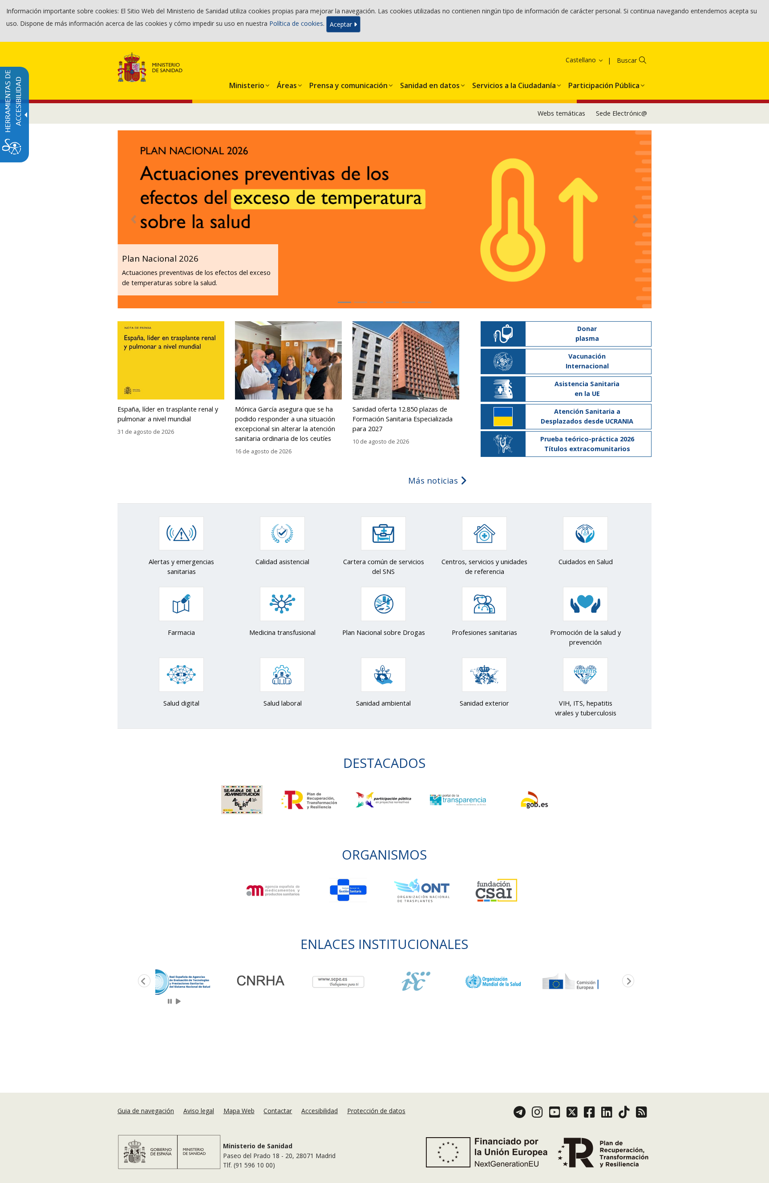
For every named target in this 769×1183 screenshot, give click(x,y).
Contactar (277, 1110)
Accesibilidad (319, 1110)
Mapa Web (239, 1110)
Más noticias (434, 480)
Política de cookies (296, 23)
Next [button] (626, 981)
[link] (194, 981)
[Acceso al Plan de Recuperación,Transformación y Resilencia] (310, 799)
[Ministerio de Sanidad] (150, 68)
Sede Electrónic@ (621, 113)
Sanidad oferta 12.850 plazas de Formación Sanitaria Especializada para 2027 (402, 419)
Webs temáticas (561, 113)
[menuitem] (247, 83)
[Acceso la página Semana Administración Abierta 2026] (243, 799)
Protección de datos (376, 1110)
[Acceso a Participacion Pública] (384, 799)
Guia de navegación (145, 1110)
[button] (573, 60)
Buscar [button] (627, 60)
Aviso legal (198, 1110)
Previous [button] (142, 981)
